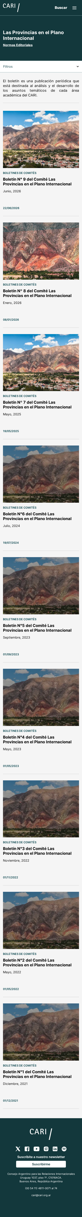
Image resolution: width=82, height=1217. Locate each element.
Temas (9, 78)
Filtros (8, 66)
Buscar (61, 8)
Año (6, 104)
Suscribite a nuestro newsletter (41, 1157)
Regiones (11, 86)
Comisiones (13, 95)
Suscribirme (41, 1164)
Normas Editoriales (18, 45)
